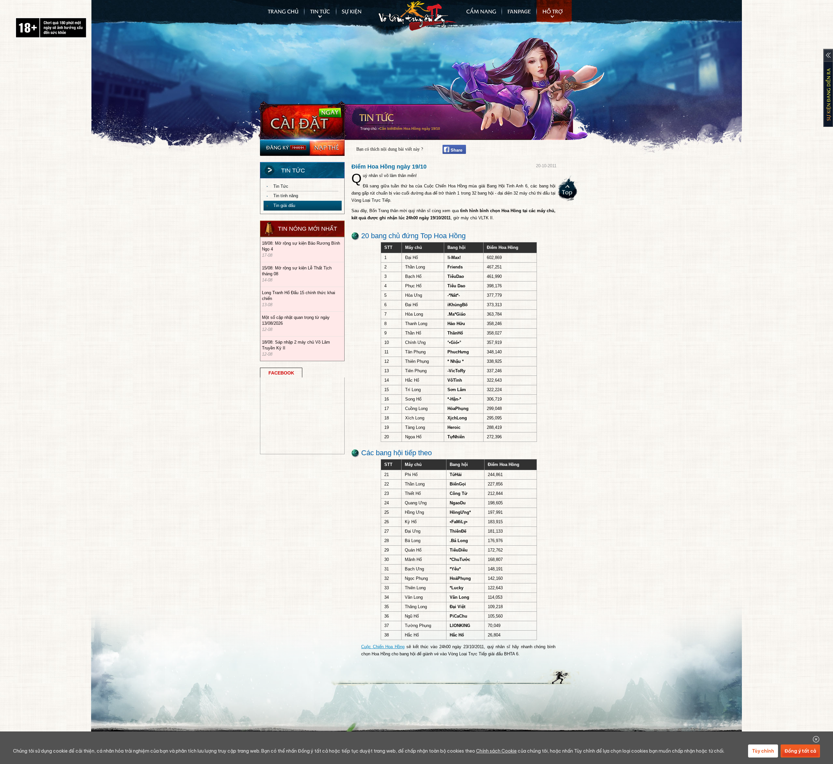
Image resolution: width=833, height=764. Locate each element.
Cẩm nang (479, 14)
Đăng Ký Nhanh (284, 148)
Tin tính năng (285, 195)
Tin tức (320, 14)
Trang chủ (282, 14)
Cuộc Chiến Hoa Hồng (382, 646)
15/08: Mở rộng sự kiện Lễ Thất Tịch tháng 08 (297, 271)
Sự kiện (354, 14)
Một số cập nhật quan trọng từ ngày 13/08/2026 (296, 320)
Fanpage (519, 14)
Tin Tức (280, 186)
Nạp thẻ (327, 148)
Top (568, 190)
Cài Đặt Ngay (303, 120)
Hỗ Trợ (554, 14)
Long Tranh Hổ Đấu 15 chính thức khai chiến (298, 295)
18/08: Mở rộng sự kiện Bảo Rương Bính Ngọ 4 (301, 246)
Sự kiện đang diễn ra (828, 88)
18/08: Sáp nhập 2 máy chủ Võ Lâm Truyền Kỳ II (296, 345)
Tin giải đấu (284, 205)
